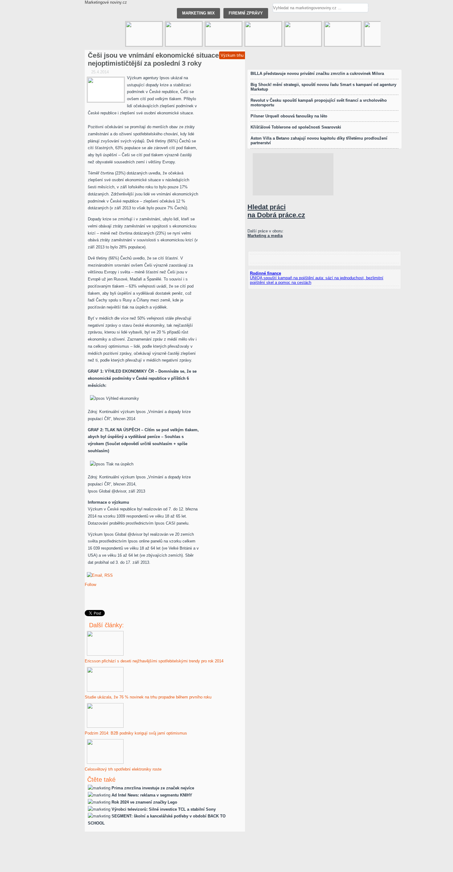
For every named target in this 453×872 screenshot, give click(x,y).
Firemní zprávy (246, 13)
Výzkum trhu (232, 55)
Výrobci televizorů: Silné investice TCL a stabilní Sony (164, 809)
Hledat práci (276, 211)
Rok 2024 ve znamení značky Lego (144, 802)
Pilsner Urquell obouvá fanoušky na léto (289, 116)
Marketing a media (265, 235)
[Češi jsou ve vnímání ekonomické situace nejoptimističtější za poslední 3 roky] (106, 89)
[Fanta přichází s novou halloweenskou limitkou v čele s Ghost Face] (144, 34)
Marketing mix (198, 13)
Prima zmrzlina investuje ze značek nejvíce (153, 788)
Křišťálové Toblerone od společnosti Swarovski (296, 127)
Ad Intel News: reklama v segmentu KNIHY (152, 795)
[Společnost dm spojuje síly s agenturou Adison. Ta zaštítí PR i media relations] (183, 34)
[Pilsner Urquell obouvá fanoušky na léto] (342, 34)
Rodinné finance (265, 273)
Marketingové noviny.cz (106, 2)
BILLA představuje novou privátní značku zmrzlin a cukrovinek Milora (317, 73)
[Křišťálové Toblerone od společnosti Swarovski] (303, 34)
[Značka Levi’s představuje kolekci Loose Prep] (223, 34)
